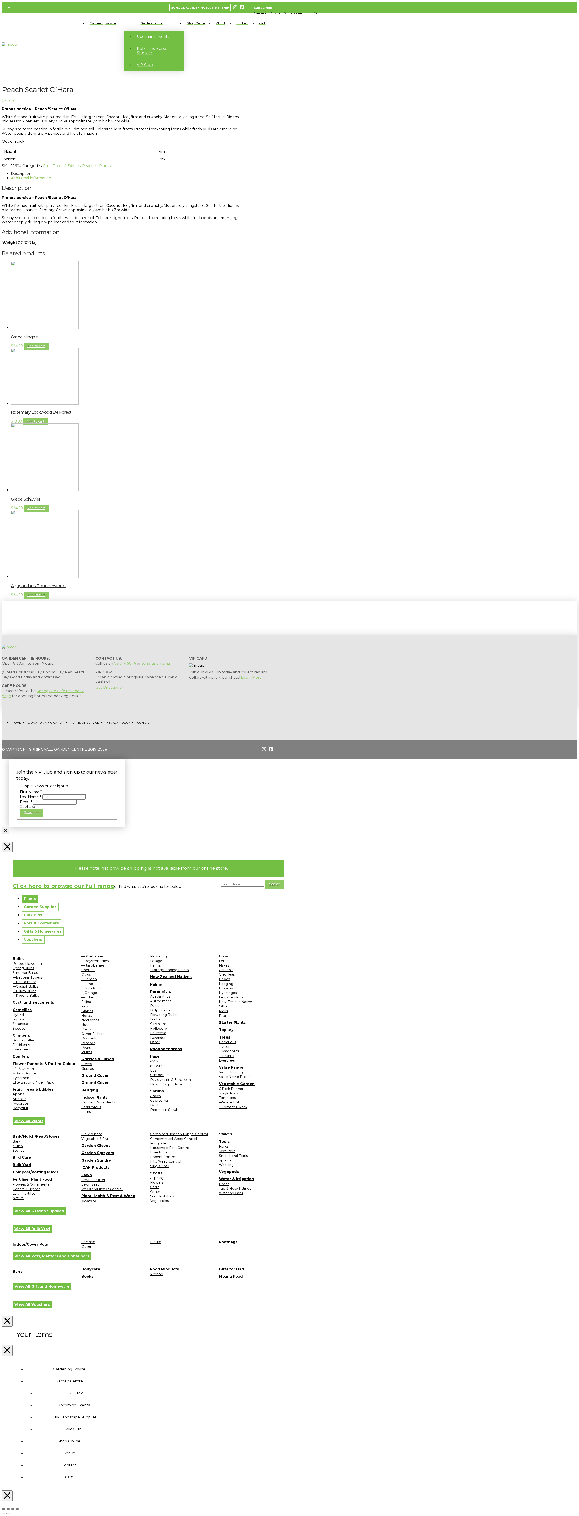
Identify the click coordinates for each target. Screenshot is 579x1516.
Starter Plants (232, 1022)
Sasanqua (20, 1024)
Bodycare (90, 1269)
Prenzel (156, 1274)
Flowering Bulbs (163, 1015)
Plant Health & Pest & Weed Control (108, 1198)
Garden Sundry (96, 1160)
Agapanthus (160, 996)
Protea (224, 1016)
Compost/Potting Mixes (35, 1172)
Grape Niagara (25, 336)
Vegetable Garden (237, 1084)
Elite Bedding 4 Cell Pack (33, 1082)
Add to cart (36, 346)
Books (87, 1276)
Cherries (88, 970)
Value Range (231, 1067)
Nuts (85, 1025)
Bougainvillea (24, 1040)
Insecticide (159, 1152)
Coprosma (159, 1100)
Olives (86, 1029)
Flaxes (86, 1064)
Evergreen (21, 1049)
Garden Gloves (95, 1146)
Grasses (87, 1069)
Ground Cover (95, 1075)
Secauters (227, 1151)
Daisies (155, 1006)
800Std (156, 1066)
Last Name (30, 797)
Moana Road (231, 1276)
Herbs (86, 1016)
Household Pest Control (170, 1148)
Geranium (158, 1024)
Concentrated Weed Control (173, 1139)
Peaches (89, 166)
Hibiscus (226, 988)
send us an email (157, 663)
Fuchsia (156, 1019)
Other (155, 1042)
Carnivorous (91, 1107)
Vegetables (159, 1201)
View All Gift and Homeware (42, 1286)
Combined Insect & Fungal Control (179, 1134)
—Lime (87, 984)
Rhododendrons (166, 1049)
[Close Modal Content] (5, 830)
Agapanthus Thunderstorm (38, 585)
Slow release (91, 1134)
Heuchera (158, 1033)
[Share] (12, 1509)
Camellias (22, 1010)
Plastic (155, 1242)
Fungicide (158, 1143)
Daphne (157, 1105)
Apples (18, 1094)
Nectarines (90, 1020)
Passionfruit (91, 1038)
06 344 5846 (125, 663)
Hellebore (158, 1029)
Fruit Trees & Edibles (62, 166)
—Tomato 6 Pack (233, 1107)
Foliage (156, 961)
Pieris (223, 1011)
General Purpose (26, 1189)
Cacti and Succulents (33, 1002)
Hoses (224, 1184)
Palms (155, 965)
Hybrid (18, 1015)
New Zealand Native (235, 1002)
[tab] (30, 899)
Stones (18, 1150)
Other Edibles (92, 1034)
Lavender (158, 1038)
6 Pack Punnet (25, 1073)
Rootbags (228, 1242)
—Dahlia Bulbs (24, 982)
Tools (224, 1141)
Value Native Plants (234, 1077)
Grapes (87, 1011)
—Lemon (89, 979)
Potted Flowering (27, 964)
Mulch (18, 1146)
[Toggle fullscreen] (8, 1509)
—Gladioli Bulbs (25, 986)
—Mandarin (90, 988)
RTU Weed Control (165, 1161)
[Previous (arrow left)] (3, 1513)
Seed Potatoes (162, 1196)
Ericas (223, 956)
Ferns (86, 1112)
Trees (224, 1037)
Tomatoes (227, 1098)
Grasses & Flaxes (97, 1059)
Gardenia (226, 970)
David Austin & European (170, 1080)
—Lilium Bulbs (24, 991)
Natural (18, 1198)
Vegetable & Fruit (95, 1139)
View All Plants (28, 1121)
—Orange (89, 993)
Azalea (155, 1096)
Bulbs (18, 959)
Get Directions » (109, 687)
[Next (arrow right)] (8, 1513)
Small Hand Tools (233, 1156)
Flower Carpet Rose (166, 1084)
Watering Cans (231, 1193)
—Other (88, 997)
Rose (155, 1056)
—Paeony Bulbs (26, 995)
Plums (86, 1052)
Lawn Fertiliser (25, 1193)
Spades (225, 1160)
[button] (267, 13)
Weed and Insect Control (102, 1189)
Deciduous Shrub (164, 1110)
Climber (157, 1075)
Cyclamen (21, 1078)
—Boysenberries (95, 961)
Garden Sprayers (97, 1153)
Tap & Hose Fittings (235, 1189)
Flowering (158, 956)
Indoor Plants (94, 1097)
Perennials (160, 991)
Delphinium (160, 1010)
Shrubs (157, 1091)
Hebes (224, 979)
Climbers (21, 1035)
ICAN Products (95, 1167)
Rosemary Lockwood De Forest (41, 412)
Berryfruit (20, 1108)
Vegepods (229, 1172)
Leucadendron (231, 997)
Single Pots (228, 1093)
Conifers (21, 1056)
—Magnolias (229, 1051)
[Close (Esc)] (17, 1509)
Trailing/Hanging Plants (169, 970)
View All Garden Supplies (39, 1211)
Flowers (156, 1182)
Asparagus (158, 1178)
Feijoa (86, 1002)
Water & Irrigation (236, 1179)
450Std (156, 1061)
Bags (17, 1271)
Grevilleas (227, 974)
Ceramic (88, 1242)
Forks (223, 1146)
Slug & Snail (159, 1166)
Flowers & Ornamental (31, 1184)
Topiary (226, 1030)
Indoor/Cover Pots (30, 1244)
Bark (16, 1141)
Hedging (89, 1090)
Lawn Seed (90, 1184)
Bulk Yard (22, 1165)
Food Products (164, 1269)
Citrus (86, 974)
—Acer (224, 1047)
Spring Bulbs (23, 968)
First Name (31, 792)
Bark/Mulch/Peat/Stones (36, 1136)
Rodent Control (163, 1157)
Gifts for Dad (231, 1269)
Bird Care (22, 1157)
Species (19, 1029)
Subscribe (31, 813)
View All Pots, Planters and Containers (51, 1256)
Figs (84, 1006)
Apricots (19, 1099)
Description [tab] (21, 174)
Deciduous (21, 1045)
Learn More (251, 677)
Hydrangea (228, 993)
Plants (105, 166)
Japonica (20, 1019)
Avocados (20, 1103)
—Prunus (226, 1056)
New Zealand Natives (171, 977)
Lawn (86, 1175)
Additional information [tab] (31, 178)
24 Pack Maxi (23, 1069)
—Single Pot (229, 1102)
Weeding (226, 1165)
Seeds (156, 1173)
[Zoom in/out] (3, 1509)
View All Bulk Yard (32, 1229)
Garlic (154, 1187)
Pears (86, 1048)
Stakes (225, 1134)
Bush (154, 1070)
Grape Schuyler (25, 499)
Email (26, 802)
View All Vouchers (32, 1304)
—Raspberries (92, 965)
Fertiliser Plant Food (32, 1179)
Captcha (27, 807)
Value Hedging (231, 1072)
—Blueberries (92, 956)
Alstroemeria (160, 1001)
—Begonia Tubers (27, 977)
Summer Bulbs (25, 973)
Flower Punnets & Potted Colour (44, 1064)
